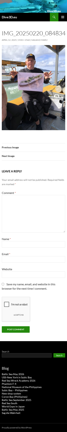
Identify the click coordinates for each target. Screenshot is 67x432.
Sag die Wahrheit (11, 412)
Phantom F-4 (9, 383)
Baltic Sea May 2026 (13, 374)
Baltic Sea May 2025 (13, 409)
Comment (9, 192)
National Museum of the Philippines (22, 387)
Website (7, 269)
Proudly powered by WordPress (17, 427)
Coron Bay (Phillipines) (14, 396)
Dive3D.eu (9, 17)
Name (6, 239)
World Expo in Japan (13, 406)
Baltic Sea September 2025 (16, 399)
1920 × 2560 (24, 40)
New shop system (11, 393)
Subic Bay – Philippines (15, 390)
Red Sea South (9, 403)
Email (6, 254)
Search (5, 351)
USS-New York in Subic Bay (17, 377)
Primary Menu (62, 17)
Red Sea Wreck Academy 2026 (18, 380)
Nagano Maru (39, 40)
